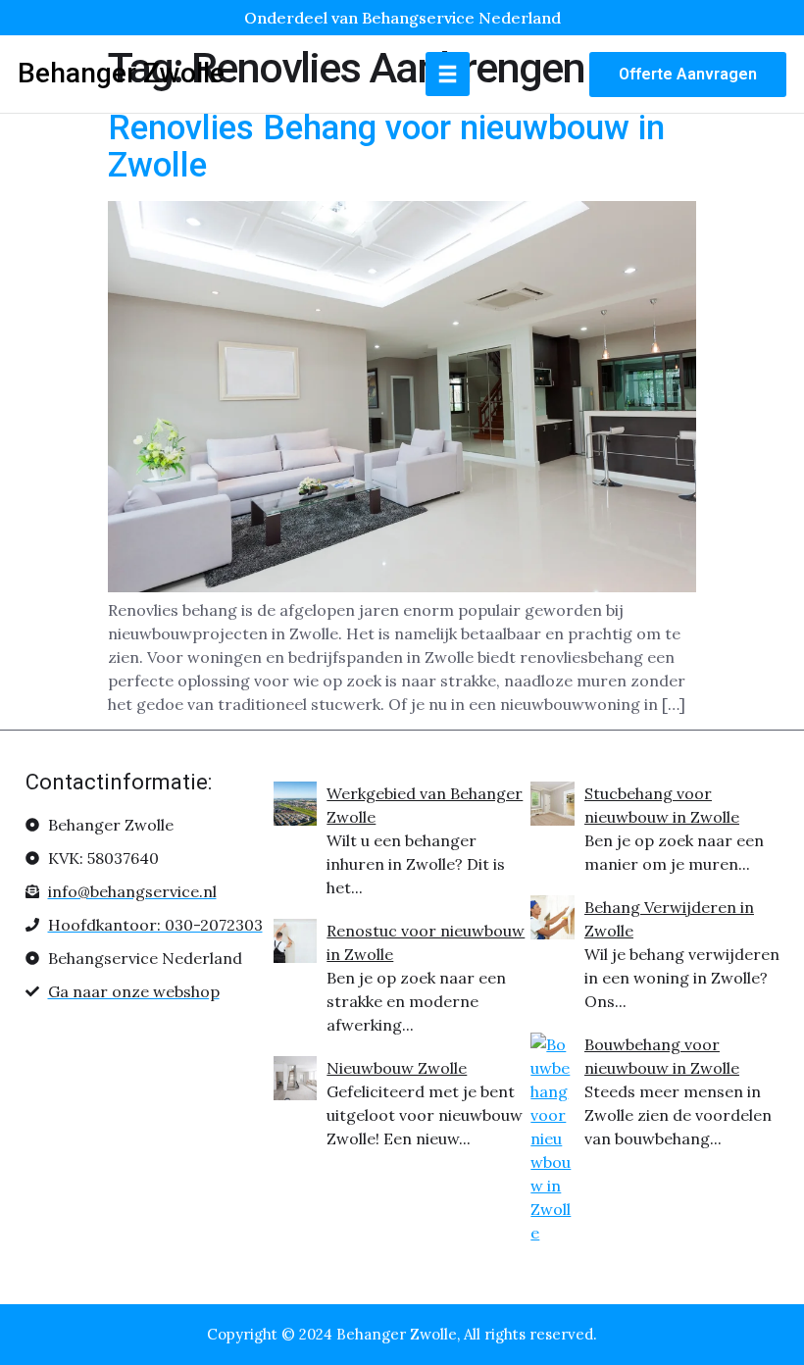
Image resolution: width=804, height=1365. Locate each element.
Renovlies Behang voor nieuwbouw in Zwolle (386, 147)
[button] (448, 74)
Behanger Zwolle (121, 73)
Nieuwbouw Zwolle (397, 1068)
